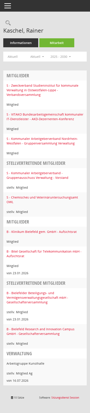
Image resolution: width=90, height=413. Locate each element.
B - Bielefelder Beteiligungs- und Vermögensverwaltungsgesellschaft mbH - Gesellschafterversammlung (37, 297)
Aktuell (13, 56)
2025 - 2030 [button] (59, 56)
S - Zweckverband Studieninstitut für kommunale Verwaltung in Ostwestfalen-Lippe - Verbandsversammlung (42, 90)
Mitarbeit (57, 43)
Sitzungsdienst (65, 397)
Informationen (21, 43)
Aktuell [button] (35, 56)
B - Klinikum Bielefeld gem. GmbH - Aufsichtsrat (42, 232)
